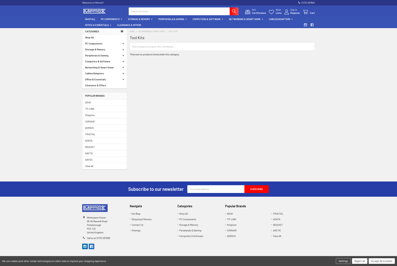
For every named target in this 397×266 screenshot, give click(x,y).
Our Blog (136, 213)
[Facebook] (312, 25)
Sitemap (136, 230)
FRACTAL (90, 134)
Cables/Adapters (279, 19)
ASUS (88, 102)
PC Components (110, 19)
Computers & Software (207, 19)
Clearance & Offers (129, 25)
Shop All (90, 19)
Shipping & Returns (142, 219)
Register (295, 12)
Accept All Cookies (381, 261)
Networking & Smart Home (245, 19)
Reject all (360, 261)
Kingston (90, 115)
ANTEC (89, 159)
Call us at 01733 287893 (98, 237)
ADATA (88, 140)
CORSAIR (90, 121)
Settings (343, 261)
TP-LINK (89, 108)
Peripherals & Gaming (171, 19)
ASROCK (89, 127)
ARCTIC (89, 153)
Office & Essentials (97, 25)
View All (89, 166)
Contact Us (137, 224)
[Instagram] (305, 25)
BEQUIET (90, 146)
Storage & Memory (139, 19)
